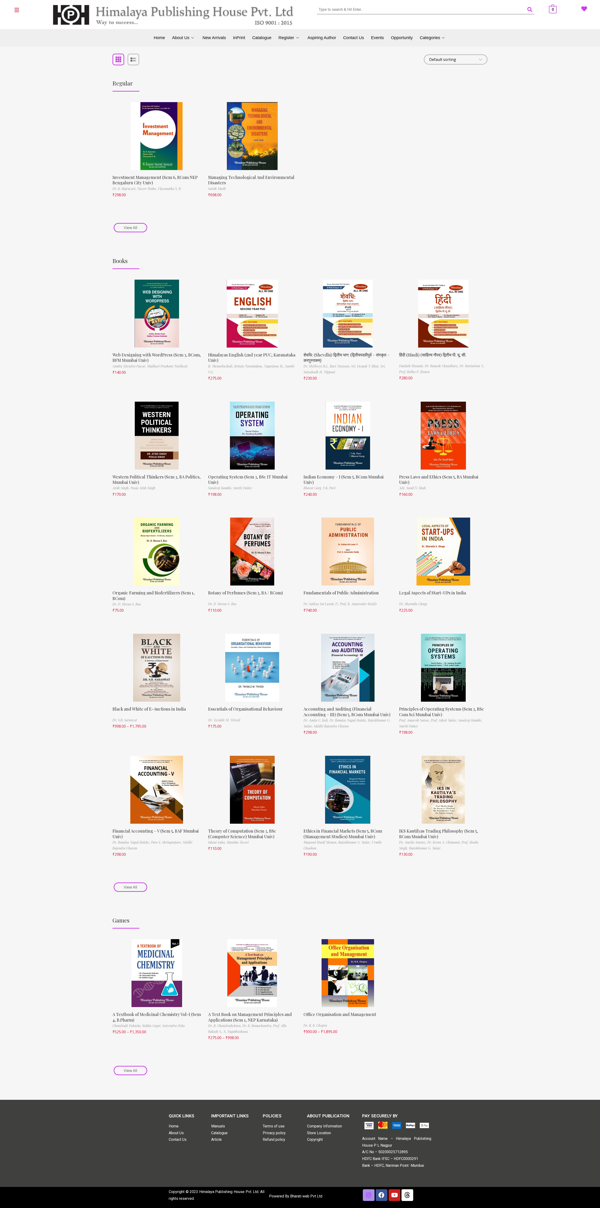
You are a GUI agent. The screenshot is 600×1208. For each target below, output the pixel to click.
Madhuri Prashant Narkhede (167, 366)
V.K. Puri (329, 488)
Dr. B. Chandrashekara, (225, 1025)
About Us (180, 37)
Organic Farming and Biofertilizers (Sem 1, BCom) (153, 595)
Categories (430, 37)
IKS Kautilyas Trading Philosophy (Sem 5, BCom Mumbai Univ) (438, 833)
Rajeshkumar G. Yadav (425, 848)
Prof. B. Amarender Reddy (358, 604)
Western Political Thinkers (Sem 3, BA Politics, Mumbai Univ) (156, 479)
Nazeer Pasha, (147, 188)
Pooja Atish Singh (143, 488)
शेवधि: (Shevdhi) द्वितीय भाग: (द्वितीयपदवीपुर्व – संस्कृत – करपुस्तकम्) (347, 357)
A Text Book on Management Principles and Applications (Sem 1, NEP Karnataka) (250, 1017)
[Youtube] (394, 1195)
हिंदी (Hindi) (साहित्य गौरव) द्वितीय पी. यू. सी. (432, 355)
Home (159, 37)
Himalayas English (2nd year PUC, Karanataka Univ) (251, 357)
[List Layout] (133, 59)
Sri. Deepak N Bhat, (365, 366)
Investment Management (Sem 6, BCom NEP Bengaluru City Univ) (155, 179)
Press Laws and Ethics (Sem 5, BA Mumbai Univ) (438, 479)
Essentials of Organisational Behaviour (245, 709)
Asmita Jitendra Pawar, (129, 366)
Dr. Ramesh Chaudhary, (442, 366)
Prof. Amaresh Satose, (415, 720)
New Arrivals (214, 37)
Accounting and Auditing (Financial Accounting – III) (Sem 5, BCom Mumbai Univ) (347, 711)
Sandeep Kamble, (220, 488)
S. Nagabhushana (236, 1031)
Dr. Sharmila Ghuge (413, 604)
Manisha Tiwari (238, 842)
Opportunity (402, 37)
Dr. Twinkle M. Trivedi (224, 720)
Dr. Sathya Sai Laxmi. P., (322, 604)
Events (377, 37)
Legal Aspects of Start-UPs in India (432, 593)
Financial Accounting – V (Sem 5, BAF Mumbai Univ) (155, 833)
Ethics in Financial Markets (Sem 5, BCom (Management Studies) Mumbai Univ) (343, 833)
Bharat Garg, (313, 488)
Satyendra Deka (173, 1025)
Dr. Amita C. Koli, (317, 720)
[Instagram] (369, 1195)
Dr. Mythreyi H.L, (317, 366)
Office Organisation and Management (340, 1014)
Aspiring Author (322, 37)
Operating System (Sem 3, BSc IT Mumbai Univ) (248, 479)
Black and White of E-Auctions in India (149, 709)
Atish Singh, (121, 488)
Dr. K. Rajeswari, (124, 188)
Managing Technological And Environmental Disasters (251, 179)
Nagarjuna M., (274, 366)
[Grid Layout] (118, 59)
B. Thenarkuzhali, (221, 366)
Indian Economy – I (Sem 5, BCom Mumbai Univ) (344, 479)
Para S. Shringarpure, (167, 842)
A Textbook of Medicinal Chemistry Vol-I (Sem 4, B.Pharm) (156, 1017)
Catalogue (261, 37)
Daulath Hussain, (412, 366)
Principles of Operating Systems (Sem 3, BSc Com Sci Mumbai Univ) (441, 711)
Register (286, 37)
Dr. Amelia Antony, (413, 842)
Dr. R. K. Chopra (315, 1025)
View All (130, 227)
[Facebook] (381, 1195)
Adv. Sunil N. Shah (412, 488)
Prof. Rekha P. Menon (414, 372)
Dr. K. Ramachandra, (257, 1025)
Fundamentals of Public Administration (341, 593)
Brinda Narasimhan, (249, 366)
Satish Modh (217, 188)
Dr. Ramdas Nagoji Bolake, (349, 720)
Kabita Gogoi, (152, 1025)
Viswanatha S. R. (169, 188)
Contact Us (353, 37)
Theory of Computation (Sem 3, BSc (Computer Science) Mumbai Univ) (242, 833)
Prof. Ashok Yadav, (444, 720)
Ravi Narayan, (340, 366)
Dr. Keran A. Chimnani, (444, 842)
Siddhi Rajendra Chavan (331, 726)
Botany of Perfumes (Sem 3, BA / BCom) (245, 593)
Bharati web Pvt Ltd (306, 1196)
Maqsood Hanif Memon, (321, 842)
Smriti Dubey (242, 488)
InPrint (239, 37)
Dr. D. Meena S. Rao (126, 604)
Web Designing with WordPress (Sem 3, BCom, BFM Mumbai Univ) (156, 357)
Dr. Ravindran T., (472, 366)
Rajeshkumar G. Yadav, (355, 842)
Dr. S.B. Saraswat (124, 720)
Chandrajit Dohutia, (127, 1025)
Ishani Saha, (217, 842)
